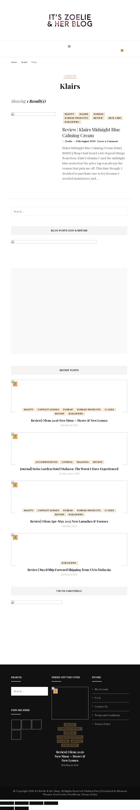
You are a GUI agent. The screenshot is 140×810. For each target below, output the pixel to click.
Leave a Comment (107, 141)
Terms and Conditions (107, 715)
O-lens (109, 409)
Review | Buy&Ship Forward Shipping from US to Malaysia (69, 570)
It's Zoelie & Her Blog (47, 791)
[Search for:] (63, 211)
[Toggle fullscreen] (22, 803)
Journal (67, 462)
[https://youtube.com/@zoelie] (16, 735)
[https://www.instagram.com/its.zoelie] (16, 724)
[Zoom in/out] (7, 803)
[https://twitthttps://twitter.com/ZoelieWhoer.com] (36, 724)
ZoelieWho (72, 122)
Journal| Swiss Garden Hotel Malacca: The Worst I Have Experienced (69, 469)
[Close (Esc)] (51, 803)
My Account (101, 689)
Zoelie (68, 141)
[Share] (36, 803)
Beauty (69, 114)
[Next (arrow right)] (22, 808)
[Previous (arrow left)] (7, 808)
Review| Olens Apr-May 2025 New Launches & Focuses (69, 521)
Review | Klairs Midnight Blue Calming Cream (91, 132)
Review (98, 118)
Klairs (84, 114)
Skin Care (115, 118)
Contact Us (101, 706)
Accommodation (46, 462)
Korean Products (76, 118)
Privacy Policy (102, 724)
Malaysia (83, 462)
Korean (98, 114)
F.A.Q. (98, 697)
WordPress (73, 794)
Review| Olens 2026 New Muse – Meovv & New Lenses (69, 420)
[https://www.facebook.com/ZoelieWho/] (26, 724)
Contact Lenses (48, 409)
